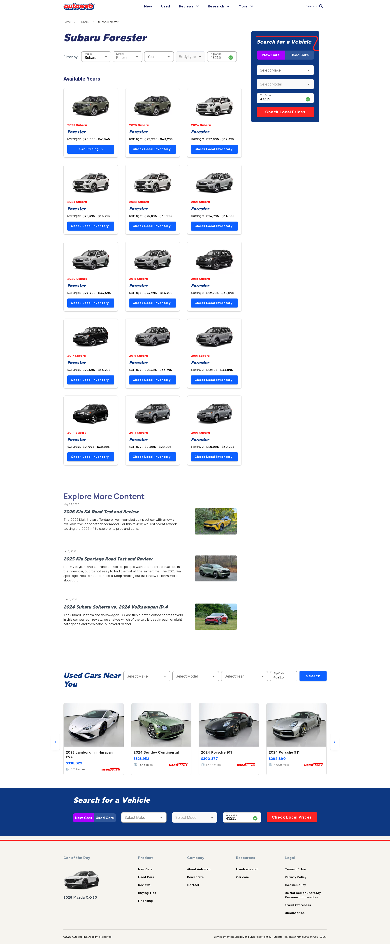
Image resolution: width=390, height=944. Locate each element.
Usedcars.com (247, 869)
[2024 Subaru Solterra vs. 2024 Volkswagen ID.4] (216, 617)
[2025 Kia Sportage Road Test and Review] (216, 568)
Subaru (84, 22)
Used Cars (299, 55)
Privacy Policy (295, 877)
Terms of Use (295, 869)
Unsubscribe (294, 913)
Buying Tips (147, 893)
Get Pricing (89, 149)
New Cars (270, 55)
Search (313, 675)
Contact (193, 885)
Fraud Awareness (298, 905)
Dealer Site (195, 877)
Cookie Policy (295, 885)
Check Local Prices (285, 111)
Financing (145, 901)
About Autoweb (198, 869)
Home (67, 22)
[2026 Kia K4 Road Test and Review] (216, 521)
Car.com (242, 877)
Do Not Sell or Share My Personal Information (302, 895)
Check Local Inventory (152, 149)
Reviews (144, 885)
